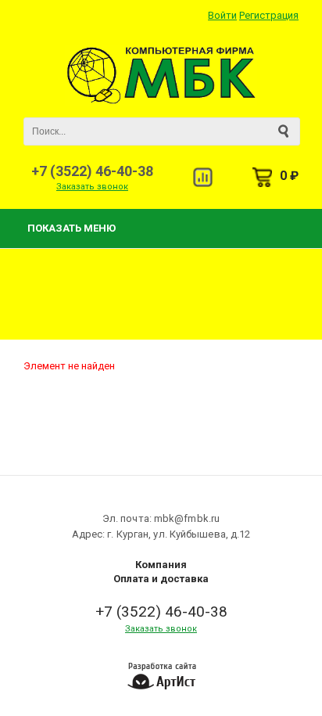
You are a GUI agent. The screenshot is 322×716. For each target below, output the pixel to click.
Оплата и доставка (161, 579)
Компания (161, 564)
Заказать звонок (92, 187)
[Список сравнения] (203, 177)
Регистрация (269, 15)
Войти (222, 15)
